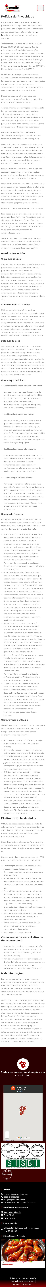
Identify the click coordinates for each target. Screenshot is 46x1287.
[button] (40, 8)
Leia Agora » (7, 1264)
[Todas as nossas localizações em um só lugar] (23, 1064)
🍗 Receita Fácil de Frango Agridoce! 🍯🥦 (17, 1262)
